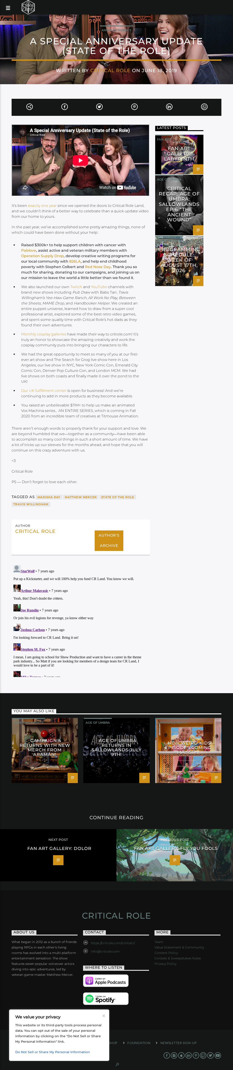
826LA (75, 261)
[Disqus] (80, 620)
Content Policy (166, 953)
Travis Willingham (30, 504)
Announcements (116, 30)
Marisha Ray (49, 497)
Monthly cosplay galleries (43, 334)
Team (158, 942)
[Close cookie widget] (104, 1016)
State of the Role (117, 497)
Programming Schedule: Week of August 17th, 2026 (179, 260)
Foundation (138, 1043)
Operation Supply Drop (42, 256)
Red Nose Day (98, 267)
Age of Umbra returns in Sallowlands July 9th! (116, 747)
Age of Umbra (169, 179)
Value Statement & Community (179, 947)
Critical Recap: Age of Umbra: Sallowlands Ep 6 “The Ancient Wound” (179, 204)
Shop (113, 1043)
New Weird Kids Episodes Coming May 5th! (188, 747)
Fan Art (164, 139)
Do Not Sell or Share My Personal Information (52, 1052)
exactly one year (42, 205)
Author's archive (109, 540)
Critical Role (110, 70)
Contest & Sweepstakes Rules (177, 958)
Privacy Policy (165, 964)
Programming (169, 240)
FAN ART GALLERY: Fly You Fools (176, 848)
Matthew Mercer (81, 497)
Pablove (28, 250)
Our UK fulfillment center (43, 390)
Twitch (76, 287)
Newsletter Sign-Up (178, 1043)
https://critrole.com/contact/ (113, 943)
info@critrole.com (105, 951)
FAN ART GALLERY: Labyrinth (179, 154)
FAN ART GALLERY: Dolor (59, 848)
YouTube (99, 287)
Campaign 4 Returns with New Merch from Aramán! (45, 747)
